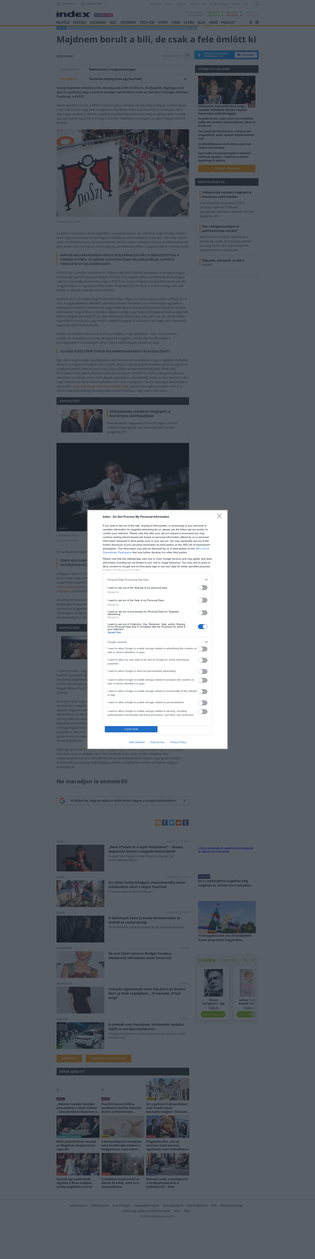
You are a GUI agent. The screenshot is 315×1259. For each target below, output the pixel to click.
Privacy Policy (178, 742)
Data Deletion (137, 742)
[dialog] (157, 629)
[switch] (202, 587)
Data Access (157, 742)
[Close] (220, 517)
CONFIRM (131, 729)
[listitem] (157, 580)
